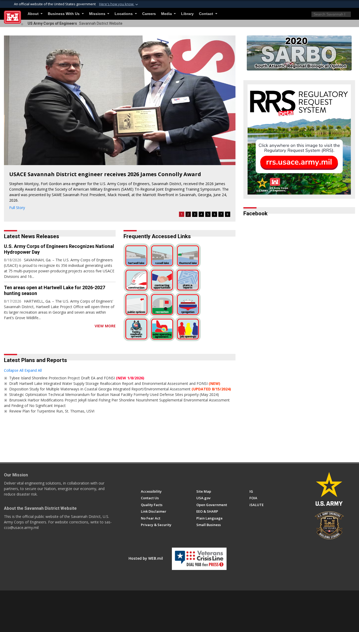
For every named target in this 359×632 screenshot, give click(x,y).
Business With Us (64, 14)
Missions (97, 14)
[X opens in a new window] (153, 476)
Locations (124, 14)
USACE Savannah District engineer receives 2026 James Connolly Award (105, 174)
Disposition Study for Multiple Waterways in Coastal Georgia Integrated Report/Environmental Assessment (120, 388)
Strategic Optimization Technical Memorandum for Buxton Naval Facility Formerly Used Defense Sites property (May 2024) (114, 394)
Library (187, 14)
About (34, 14)
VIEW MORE (105, 325)
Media (167, 14)
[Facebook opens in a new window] (143, 476)
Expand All (33, 370)
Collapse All (13, 370)
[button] (119, 4)
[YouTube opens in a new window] (162, 476)
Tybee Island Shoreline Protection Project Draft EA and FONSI (76, 377)
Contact (206, 14)
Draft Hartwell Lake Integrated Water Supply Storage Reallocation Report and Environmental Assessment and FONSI (114, 383)
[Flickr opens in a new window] (172, 476)
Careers (149, 14)
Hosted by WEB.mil (146, 558)
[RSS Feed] (6, 325)
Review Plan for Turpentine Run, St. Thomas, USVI (51, 411)
